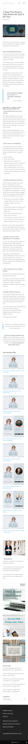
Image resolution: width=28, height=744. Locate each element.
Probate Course (7, 710)
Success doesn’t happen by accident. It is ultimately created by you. (15, 95)
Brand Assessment (8, 727)
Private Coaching (8, 713)
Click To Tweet (17, 100)
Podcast (5, 716)
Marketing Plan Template (10, 721)
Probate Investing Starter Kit (11, 724)
